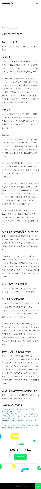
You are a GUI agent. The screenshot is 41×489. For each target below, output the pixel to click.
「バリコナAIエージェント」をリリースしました (19, 414)
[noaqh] (7, 3)
